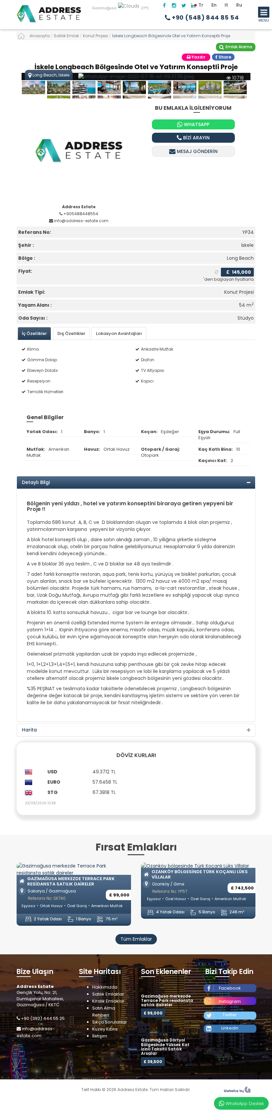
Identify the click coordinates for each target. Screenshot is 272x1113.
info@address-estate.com (36, 1032)
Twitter (230, 1015)
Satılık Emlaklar (108, 994)
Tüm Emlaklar (136, 939)
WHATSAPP (195, 124)
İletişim (99, 1036)
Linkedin (229, 1028)
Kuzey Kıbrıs (105, 1029)
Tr (200, 5)
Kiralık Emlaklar (108, 1001)
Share (224, 57)
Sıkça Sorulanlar (109, 1022)
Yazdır (197, 57)
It (226, 5)
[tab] (34, 333)
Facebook (230, 988)
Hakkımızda (104, 987)
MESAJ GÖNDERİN (196, 151)
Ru (239, 5)
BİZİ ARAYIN (196, 137)
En (214, 5)
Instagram (230, 1001)
